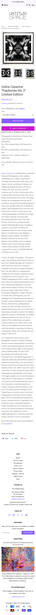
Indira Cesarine (7, 173)
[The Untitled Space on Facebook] (14, 515)
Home (3, 26)
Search (18, 458)
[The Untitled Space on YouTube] (26, 515)
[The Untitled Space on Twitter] (9, 515)
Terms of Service (18, 468)
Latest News (18, 539)
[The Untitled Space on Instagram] (18, 515)
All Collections (18, 463)
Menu (6, 5)
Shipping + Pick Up (18, 474)
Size (3, 111)
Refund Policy (18, 476)
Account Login (18, 460)
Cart (32, 5)
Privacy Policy (18, 471)
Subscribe (28, 533)
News (18, 479)
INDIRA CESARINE (13, 26)
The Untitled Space (24, 603)
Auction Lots (18, 466)
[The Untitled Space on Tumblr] (22, 515)
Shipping (4, 103)
